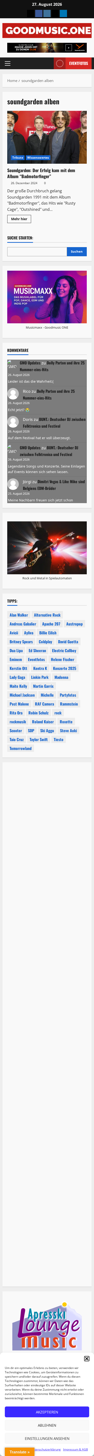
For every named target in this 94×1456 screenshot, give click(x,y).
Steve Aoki (68, 730)
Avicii (14, 633)
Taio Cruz (17, 739)
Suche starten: (20, 238)
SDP (31, 730)
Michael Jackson (22, 695)
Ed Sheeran (37, 650)
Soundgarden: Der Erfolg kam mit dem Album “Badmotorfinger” (47, 137)
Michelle (47, 695)
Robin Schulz (38, 713)
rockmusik (18, 722)
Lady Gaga (17, 677)
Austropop (74, 624)
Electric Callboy (64, 650)
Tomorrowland (21, 748)
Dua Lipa (16, 650)
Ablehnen (47, 1425)
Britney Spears (21, 641)
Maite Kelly (18, 686)
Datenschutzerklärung (46, 1449)
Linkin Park (39, 677)
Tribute (17, 158)
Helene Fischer (62, 659)
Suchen (77, 251)
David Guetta (68, 641)
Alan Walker (19, 615)
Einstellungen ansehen (47, 1438)
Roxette (66, 722)
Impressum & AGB (75, 1449)
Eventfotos (78, 63)
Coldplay (45, 641)
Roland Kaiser (43, 722)
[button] (86, 1358)
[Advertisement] (47, 962)
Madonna (61, 677)
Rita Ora (16, 713)
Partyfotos (68, 695)
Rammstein (69, 704)
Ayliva (28, 633)
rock (57, 713)
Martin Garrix (43, 686)
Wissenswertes (38, 158)
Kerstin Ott (18, 668)
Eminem (16, 659)
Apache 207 (51, 624)
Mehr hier (21, 219)
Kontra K (40, 668)
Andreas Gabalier (23, 624)
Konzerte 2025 (64, 668)
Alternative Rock (47, 615)
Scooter (16, 730)
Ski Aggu (47, 730)
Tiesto (58, 739)
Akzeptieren (47, 1412)
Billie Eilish (47, 633)
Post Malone (19, 704)
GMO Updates (30, 363)
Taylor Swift (39, 739)
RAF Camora (44, 704)
